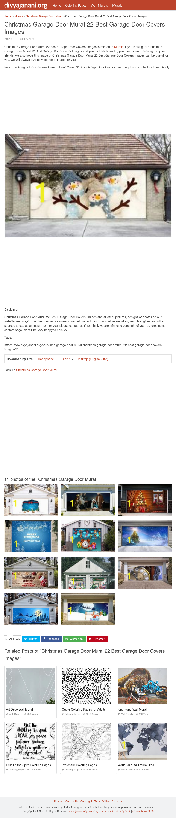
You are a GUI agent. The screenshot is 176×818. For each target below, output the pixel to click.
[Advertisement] (88, 102)
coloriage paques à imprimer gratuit (109, 811)
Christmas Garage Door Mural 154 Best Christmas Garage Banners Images (106, 621)
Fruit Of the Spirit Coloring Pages (28, 765)
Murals (117, 5)
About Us (117, 801)
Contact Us (71, 801)
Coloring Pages (75, 5)
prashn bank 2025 (143, 811)
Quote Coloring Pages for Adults (84, 709)
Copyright (86, 801)
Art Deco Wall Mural (19, 709)
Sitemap (58, 801)
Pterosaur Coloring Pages (79, 765)
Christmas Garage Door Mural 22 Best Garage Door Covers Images (44, 512)
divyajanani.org (25, 5)
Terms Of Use (102, 801)
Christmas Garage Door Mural (36, 370)
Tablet (65, 359)
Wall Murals (99, 5)
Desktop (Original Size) (92, 359)
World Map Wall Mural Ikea (136, 765)
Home (57, 5)
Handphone (46, 359)
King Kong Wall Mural (132, 709)
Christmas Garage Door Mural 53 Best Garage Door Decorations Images (104, 585)
